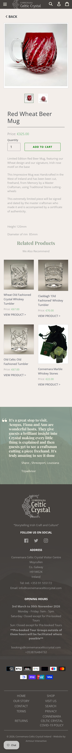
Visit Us (50, 701)
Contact (21, 706)
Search (50, 706)
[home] (36, 517)
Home (21, 696)
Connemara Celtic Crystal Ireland (33, 736)
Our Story (21, 701)
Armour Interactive (36, 741)
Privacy (51, 711)
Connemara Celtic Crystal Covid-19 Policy (52, 720)
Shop (51, 696)
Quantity (12, 140)
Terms (21, 711)
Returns (21, 721)
